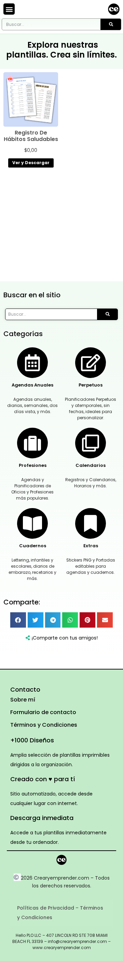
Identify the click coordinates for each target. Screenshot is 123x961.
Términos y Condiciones (43, 725)
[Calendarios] (90, 443)
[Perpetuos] (90, 362)
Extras (90, 545)
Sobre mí (22, 700)
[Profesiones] (32, 443)
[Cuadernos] (32, 523)
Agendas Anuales (32, 385)
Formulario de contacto (43, 712)
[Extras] (90, 523)
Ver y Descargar (31, 163)
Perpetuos (90, 385)
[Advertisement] (61, 226)
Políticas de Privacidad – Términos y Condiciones (60, 912)
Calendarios (91, 465)
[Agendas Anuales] (32, 362)
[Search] (110, 24)
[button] (9, 9)
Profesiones (32, 465)
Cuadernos (32, 545)
